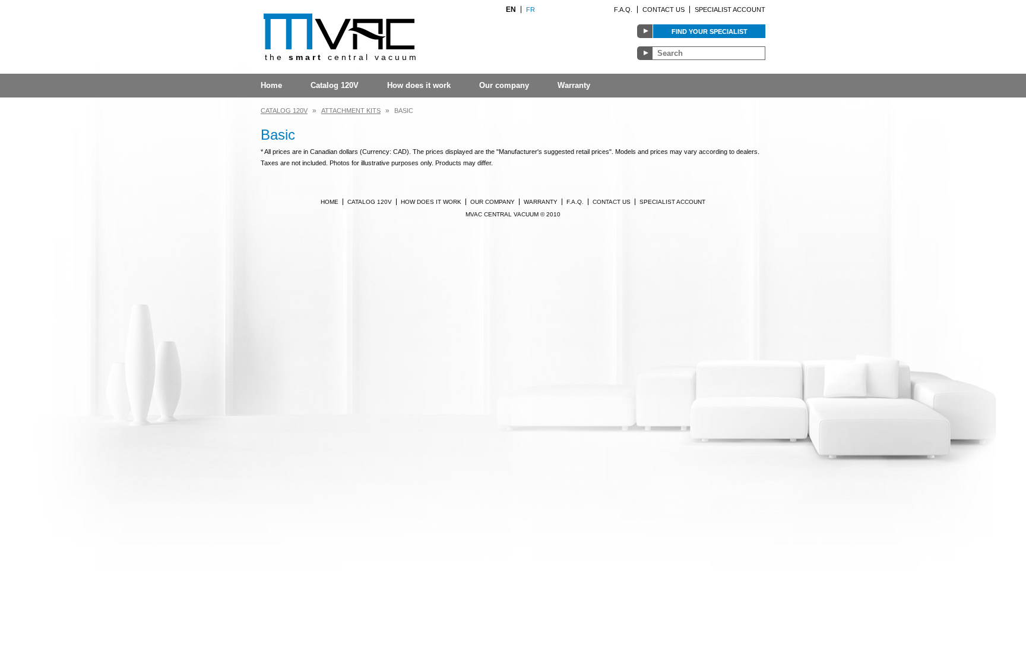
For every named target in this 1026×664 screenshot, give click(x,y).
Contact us (663, 9)
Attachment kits (351, 110)
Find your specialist (710, 31)
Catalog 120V (335, 85)
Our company (504, 85)
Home (271, 85)
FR (530, 9)
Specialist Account (730, 9)
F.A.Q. (623, 9)
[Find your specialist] (645, 31)
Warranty (574, 85)
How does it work (419, 85)
